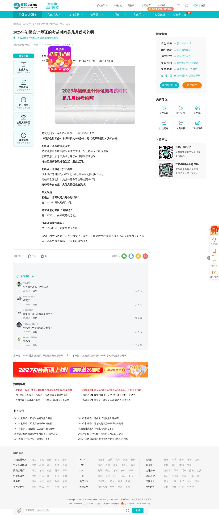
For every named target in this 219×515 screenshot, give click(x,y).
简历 (174, 465)
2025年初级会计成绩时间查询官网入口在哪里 (100, 434)
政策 (125, 459)
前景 (110, 459)
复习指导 (74, 14)
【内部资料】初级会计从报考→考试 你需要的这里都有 (40, 395)
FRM (82, 476)
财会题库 (23, 103)
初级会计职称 (27, 15)
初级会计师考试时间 (53, 56)
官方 (100, 476)
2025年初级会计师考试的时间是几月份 (33, 418)
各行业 (167, 470)
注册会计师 (19, 476)
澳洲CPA (84, 487)
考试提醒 (23, 138)
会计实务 (150, 470)
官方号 (214, 266)
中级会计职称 (20, 465)
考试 (62, 24)
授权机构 (102, 487)
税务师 (16, 481)
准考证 (124, 465)
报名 (34, 459)
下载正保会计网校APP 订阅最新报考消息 (37, 38)
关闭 (82, 85)
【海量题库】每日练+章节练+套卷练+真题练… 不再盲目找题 (111, 390)
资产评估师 (19, 487)
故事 (189, 465)
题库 (117, 14)
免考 (117, 459)
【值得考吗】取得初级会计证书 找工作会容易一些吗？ (108, 395)
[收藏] (29, 256)
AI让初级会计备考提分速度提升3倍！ (32, 439)
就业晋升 (150, 465)
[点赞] (42, 256)
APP (214, 255)
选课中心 (23, 68)
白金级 (101, 459)
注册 (203, 5)
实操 (199, 470)
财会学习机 (179, 14)
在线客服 (214, 244)
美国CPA (84, 481)
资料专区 (23, 85)
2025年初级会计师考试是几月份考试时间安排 (100, 423)
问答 (176, 470)
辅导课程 (95, 14)
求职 (181, 465)
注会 (181, 487)
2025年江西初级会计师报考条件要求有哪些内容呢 (103, 439)
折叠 (208, 258)
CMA (82, 465)
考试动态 (54, 24)
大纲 (174, 481)
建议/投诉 (214, 277)
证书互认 (102, 481)
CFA (82, 470)
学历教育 (146, 5)
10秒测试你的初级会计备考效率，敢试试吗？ (36, 434)
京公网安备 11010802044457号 (137, 503)
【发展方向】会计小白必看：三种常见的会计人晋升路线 (41, 400)
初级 (166, 487)
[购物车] (178, 4)
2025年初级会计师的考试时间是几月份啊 (98, 418)
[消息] (187, 4)
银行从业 (150, 476)
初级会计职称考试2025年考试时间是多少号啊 (103, 355)
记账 (184, 470)
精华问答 (150, 487)
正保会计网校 (28, 24)
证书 (191, 476)
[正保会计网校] (25, 5)
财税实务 (118, 5)
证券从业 (150, 481)
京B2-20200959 (75, 503)
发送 (138, 510)
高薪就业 (132, 5)
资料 (133, 459)
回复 (35, 291)
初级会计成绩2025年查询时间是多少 (96, 428)
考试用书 (138, 14)
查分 (49, 459)
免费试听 (160, 14)
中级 (174, 487)
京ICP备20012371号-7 (93, 503)
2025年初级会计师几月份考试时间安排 (33, 423)
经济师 (149, 459)
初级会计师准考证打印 (54, 169)
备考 (57, 459)
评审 (64, 470)
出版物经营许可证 (111, 503)
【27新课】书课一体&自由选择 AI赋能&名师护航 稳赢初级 (42, 390)
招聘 (166, 465)
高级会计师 (19, 470)
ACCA (83, 459)
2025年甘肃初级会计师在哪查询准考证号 (42, 355)
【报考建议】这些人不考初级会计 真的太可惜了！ (106, 400)
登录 (195, 5)
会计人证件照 (23, 121)
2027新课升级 (169, 85)
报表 (191, 470)
